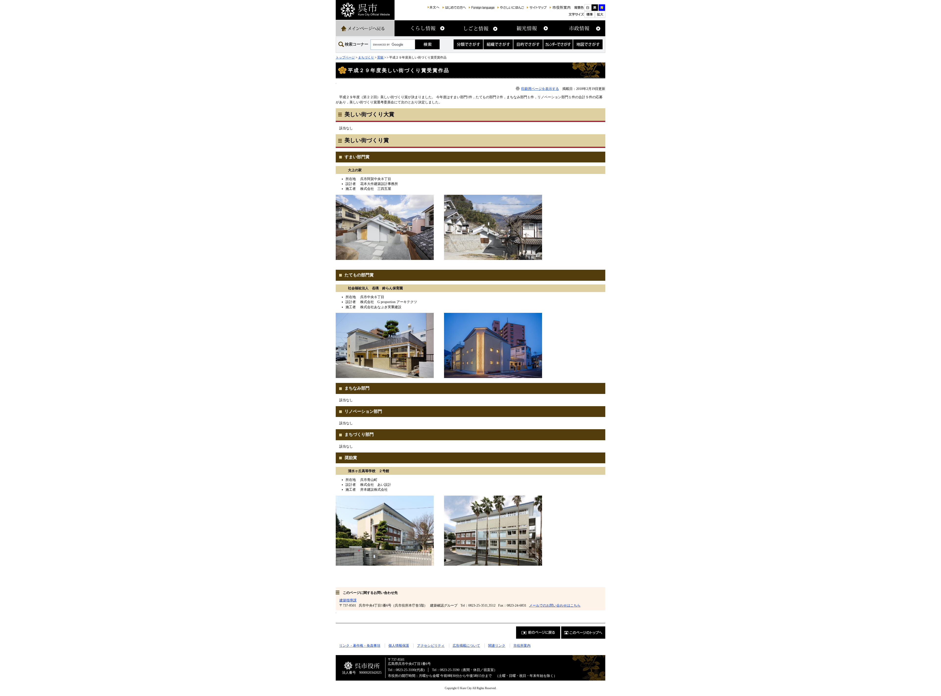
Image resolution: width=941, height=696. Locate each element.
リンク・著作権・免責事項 (359, 645)
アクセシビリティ (431, 645)
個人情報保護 (398, 645)
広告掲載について (466, 645)
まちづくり (366, 57)
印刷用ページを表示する (540, 89)
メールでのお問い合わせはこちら (555, 605)
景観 (380, 57)
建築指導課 (348, 600)
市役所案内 (522, 645)
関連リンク (496, 645)
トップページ (345, 57)
